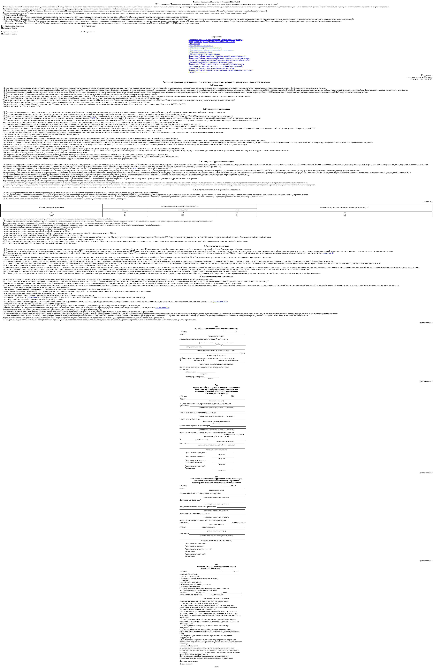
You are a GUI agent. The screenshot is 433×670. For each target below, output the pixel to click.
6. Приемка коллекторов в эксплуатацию (204, 54)
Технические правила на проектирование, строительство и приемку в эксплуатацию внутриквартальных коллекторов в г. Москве (215, 41)
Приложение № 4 (195, 70)
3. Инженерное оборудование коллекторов (205, 48)
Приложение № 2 (195, 58)
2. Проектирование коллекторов (201, 46)
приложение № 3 (220, 301)
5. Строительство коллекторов (200, 52)
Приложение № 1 (195, 56)
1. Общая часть (194, 44)
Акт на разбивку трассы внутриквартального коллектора (224, 56)
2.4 (170, 267)
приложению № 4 (162, 308)
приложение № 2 (34, 297)
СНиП (92, 118)
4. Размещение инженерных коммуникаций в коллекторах (211, 50)
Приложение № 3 (195, 64)
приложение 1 (327, 253)
